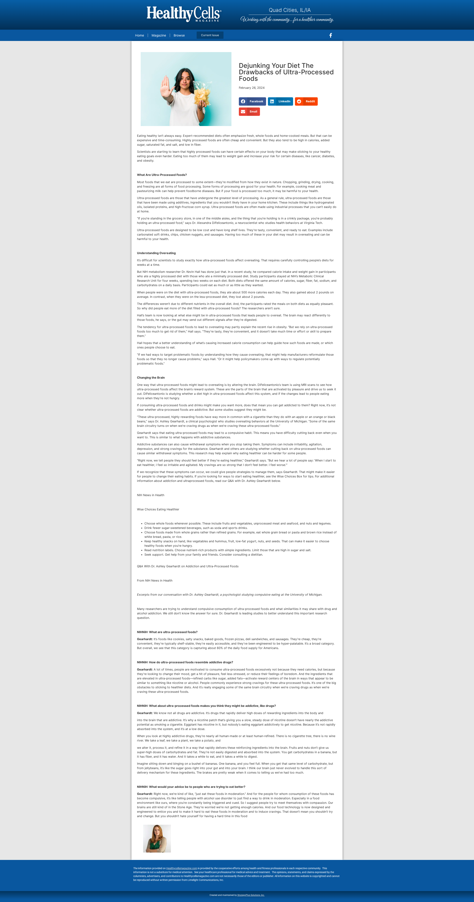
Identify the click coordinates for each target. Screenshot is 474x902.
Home (139, 35)
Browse (179, 35)
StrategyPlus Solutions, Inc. (251, 895)
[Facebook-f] (330, 35)
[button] (252, 101)
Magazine (159, 35)
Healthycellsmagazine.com (181, 868)
